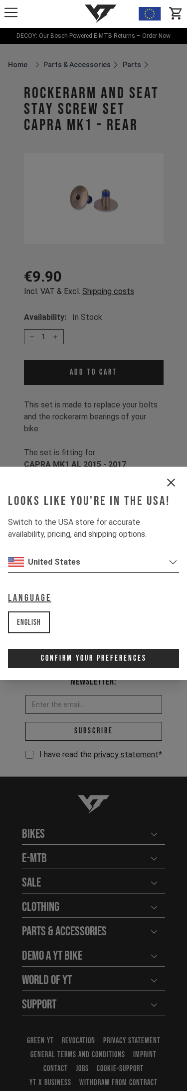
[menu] (11, 12)
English (29, 622)
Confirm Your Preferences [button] (94, 658)
